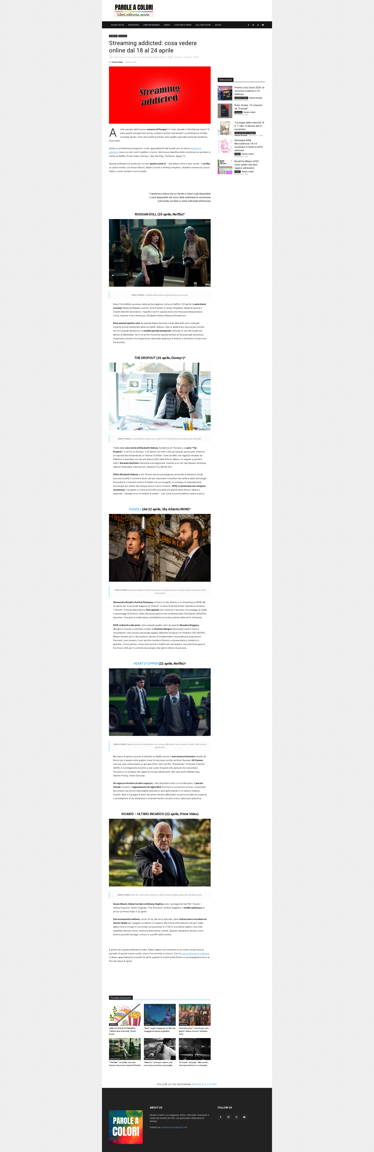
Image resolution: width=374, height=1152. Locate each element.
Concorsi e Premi (241, 98)
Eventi (237, 154)
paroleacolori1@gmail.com (174, 1127)
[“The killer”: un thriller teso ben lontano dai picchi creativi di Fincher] (125, 1049)
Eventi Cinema (115, 1059)
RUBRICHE (113, 36)
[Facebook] (248, 24)
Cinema (147, 1024)
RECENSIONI (133, 25)
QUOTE (218, 25)
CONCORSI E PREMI (182, 25)
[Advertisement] (212, 10)
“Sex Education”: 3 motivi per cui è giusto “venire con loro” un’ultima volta (193, 1031)
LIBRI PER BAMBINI (151, 25)
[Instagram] (253, 24)
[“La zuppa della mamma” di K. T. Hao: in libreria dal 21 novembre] (225, 128)
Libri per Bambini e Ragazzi (245, 133)
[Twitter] (258, 24)
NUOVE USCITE (117, 25)
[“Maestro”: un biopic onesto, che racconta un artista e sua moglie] (160, 1049)
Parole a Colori (249, 112)
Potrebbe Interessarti (121, 998)
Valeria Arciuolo (255, 98)
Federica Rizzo (117, 62)
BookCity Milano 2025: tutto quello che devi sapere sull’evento (246, 164)
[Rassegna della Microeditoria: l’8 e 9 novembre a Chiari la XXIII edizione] (225, 146)
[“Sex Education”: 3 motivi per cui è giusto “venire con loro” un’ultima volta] (195, 1015)
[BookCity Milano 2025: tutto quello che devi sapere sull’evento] (225, 167)
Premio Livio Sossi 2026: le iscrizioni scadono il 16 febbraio (249, 91)
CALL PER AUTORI (203, 25)
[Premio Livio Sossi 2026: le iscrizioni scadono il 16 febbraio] (225, 93)
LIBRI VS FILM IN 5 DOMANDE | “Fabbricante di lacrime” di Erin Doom (122, 1031)
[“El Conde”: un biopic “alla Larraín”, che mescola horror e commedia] (195, 1049)
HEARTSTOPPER (146, 663)
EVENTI (167, 25)
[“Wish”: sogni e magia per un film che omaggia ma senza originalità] (160, 1015)
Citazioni (238, 112)
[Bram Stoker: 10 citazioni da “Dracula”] (225, 111)
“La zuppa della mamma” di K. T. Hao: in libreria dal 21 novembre (249, 126)
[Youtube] (263, 24)
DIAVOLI (135, 509)
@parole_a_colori (204, 1084)
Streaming (122, 36)
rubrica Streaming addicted (195, 953)
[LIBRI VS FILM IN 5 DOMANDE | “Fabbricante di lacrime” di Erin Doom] (125, 1015)
